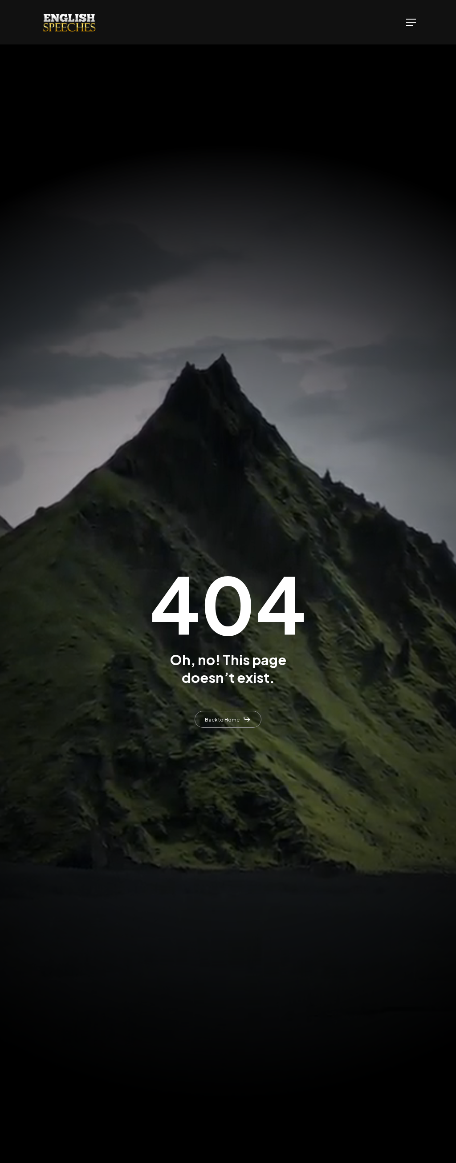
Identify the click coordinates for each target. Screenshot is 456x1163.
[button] (411, 22)
